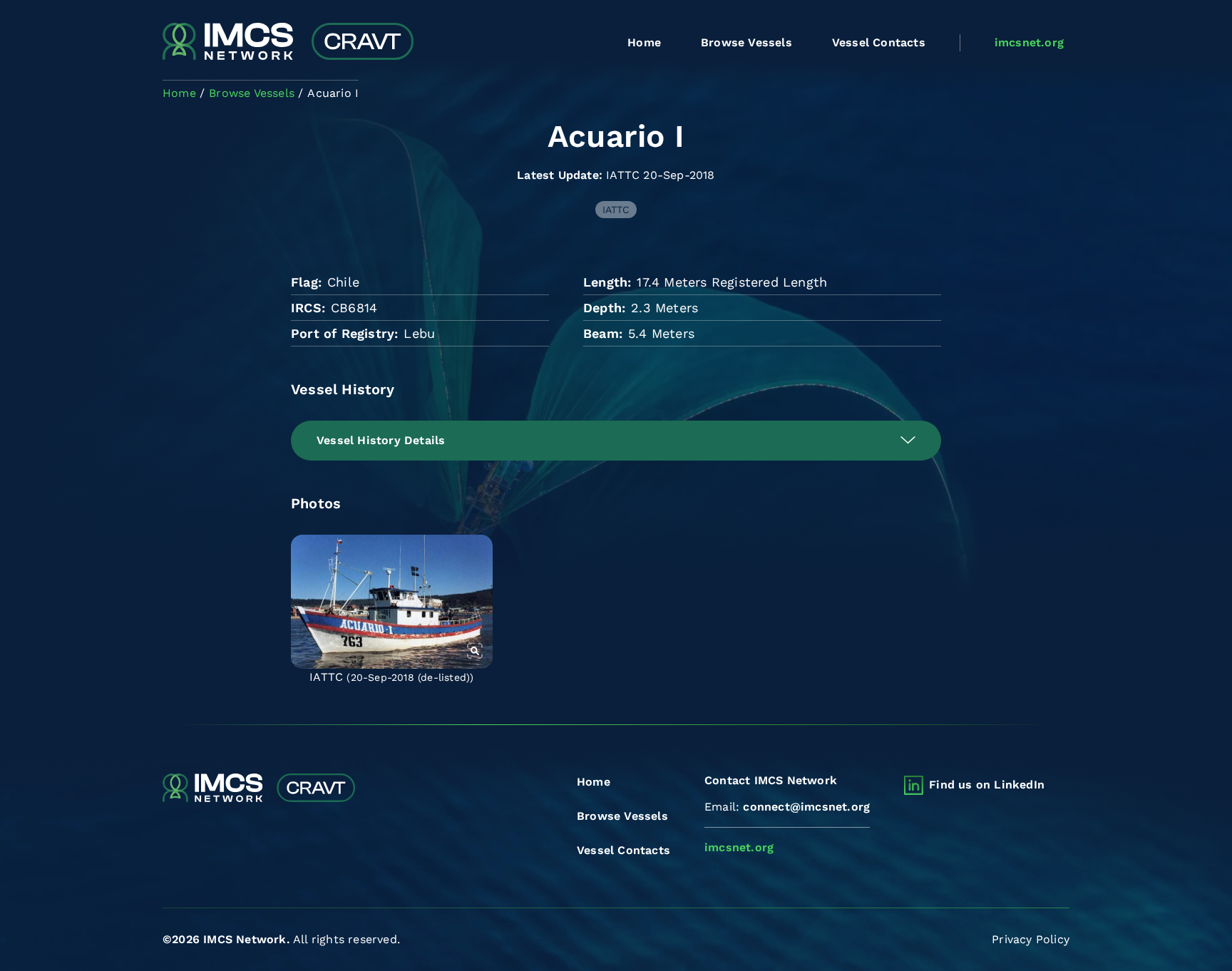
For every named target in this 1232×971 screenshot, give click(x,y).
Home (644, 42)
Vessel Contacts (878, 42)
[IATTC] (392, 602)
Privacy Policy (1030, 939)
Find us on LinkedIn (986, 784)
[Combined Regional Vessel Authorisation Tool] (288, 43)
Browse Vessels (746, 42)
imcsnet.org (1029, 42)
